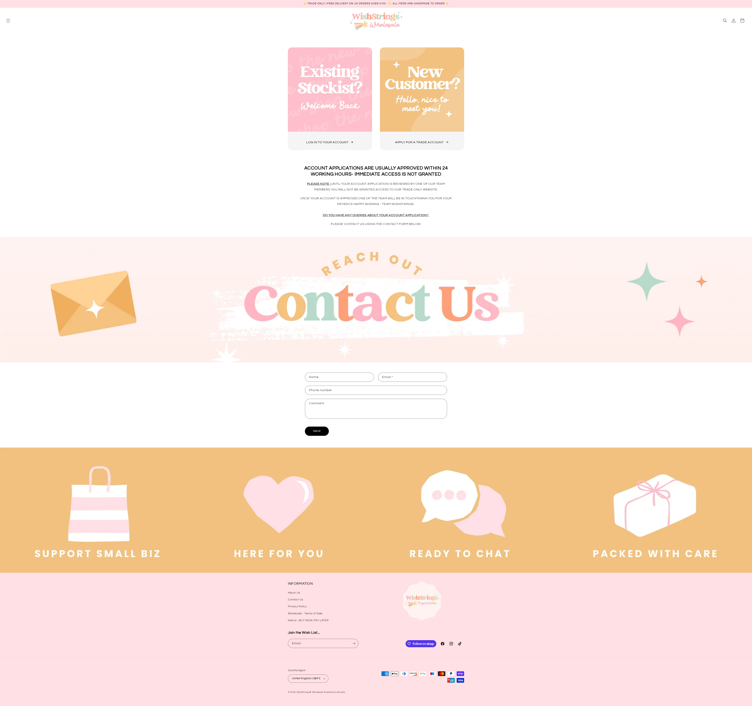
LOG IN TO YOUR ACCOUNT (327, 142)
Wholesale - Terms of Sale (305, 613)
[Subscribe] (354, 643)
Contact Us (295, 599)
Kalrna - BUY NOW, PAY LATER (308, 620)
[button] (8, 20)
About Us (294, 592)
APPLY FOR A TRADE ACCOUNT (419, 142)
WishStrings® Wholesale (310, 692)
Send (317, 431)
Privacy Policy (297, 606)
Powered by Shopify (334, 692)
